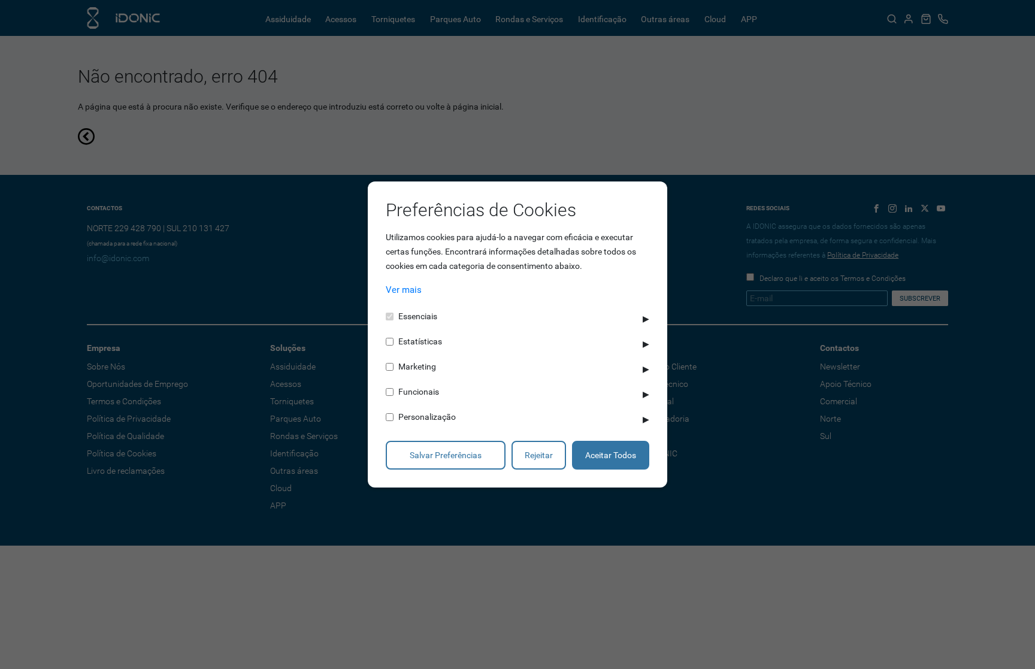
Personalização (427, 417)
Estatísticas (420, 341)
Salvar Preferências (446, 455)
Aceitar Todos (610, 455)
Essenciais (417, 316)
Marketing (417, 366)
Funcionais (418, 391)
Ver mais (404, 289)
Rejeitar (539, 455)
